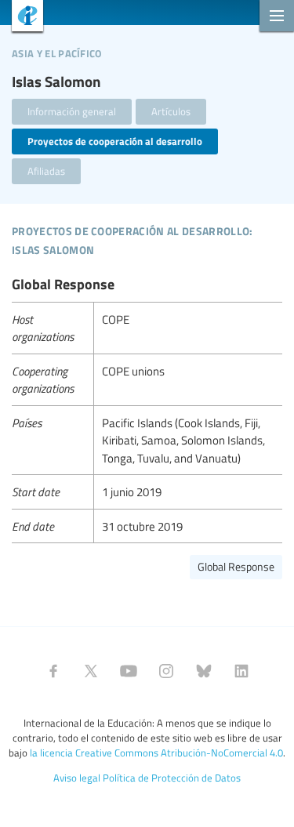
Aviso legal (76, 778)
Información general (71, 111)
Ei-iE (21, 17)
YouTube (128, 671)
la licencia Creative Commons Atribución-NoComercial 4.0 (156, 752)
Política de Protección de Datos (172, 778)
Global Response (236, 566)
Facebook (53, 671)
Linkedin (241, 671)
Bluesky (203, 671)
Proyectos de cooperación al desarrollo (114, 141)
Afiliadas (46, 171)
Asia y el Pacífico (57, 51)
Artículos (171, 111)
